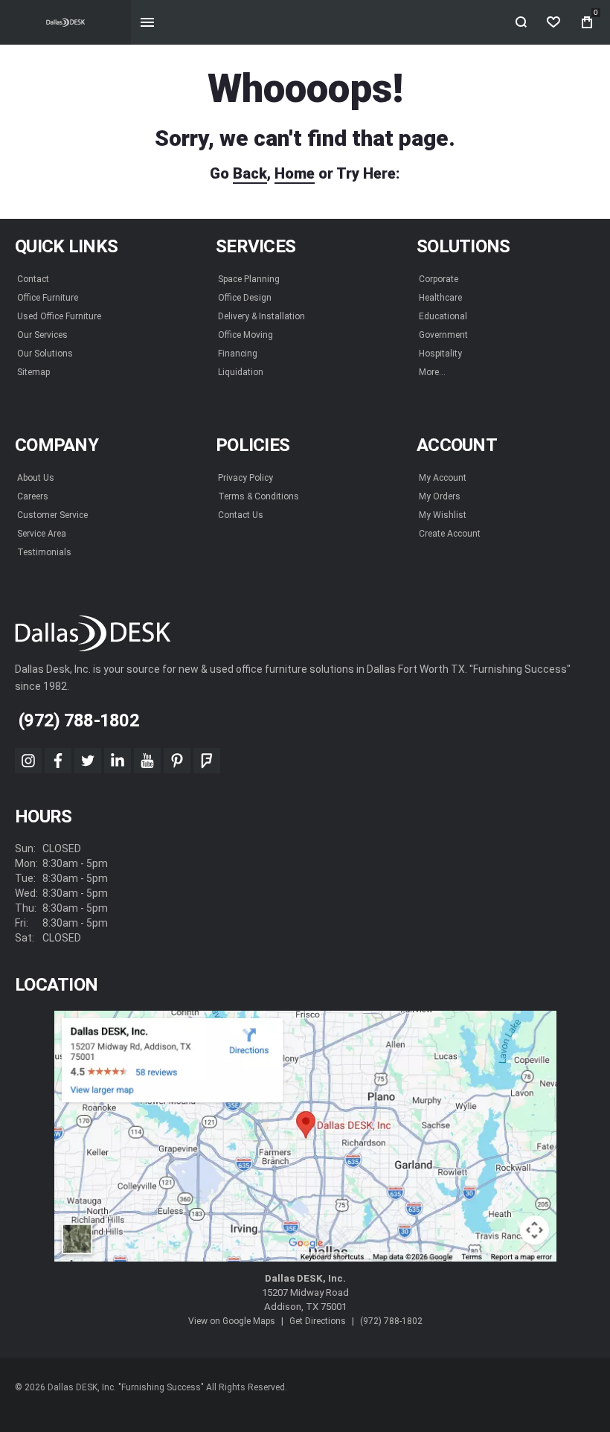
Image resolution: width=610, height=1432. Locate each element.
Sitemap (33, 372)
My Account (442, 478)
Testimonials (44, 552)
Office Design (245, 298)
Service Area (41, 533)
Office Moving (245, 335)
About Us (35, 478)
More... (432, 372)
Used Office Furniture (59, 316)
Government (443, 335)
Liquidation (240, 372)
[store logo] (66, 22)
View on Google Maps (231, 1321)
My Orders (439, 496)
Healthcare (440, 298)
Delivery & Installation (261, 316)
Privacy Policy (245, 478)
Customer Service (52, 515)
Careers (32, 496)
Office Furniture (47, 298)
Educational (443, 316)
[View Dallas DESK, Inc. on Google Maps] (305, 1136)
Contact (33, 279)
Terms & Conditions (258, 496)
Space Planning (249, 279)
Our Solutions (45, 353)
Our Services (42, 335)
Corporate (438, 279)
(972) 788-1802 (391, 1321)
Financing (237, 353)
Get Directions (317, 1321)
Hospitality (440, 353)
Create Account (450, 533)
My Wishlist (442, 515)
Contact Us (240, 515)
